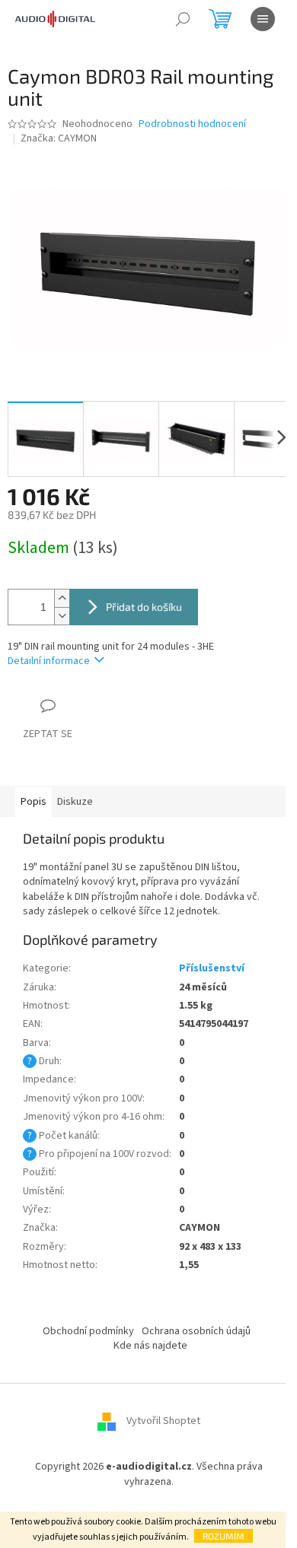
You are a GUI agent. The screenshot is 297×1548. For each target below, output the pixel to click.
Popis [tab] (33, 801)
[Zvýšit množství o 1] (61, 598)
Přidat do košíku (144, 606)
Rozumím (223, 1536)
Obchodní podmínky (88, 1331)
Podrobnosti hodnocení (192, 124)
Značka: (59, 138)
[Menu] (263, 19)
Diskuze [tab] (75, 801)
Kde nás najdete (150, 1345)
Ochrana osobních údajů (196, 1331)
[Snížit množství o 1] (61, 616)
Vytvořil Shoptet (163, 1421)
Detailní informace (49, 661)
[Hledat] (183, 19)
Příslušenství (211, 968)
